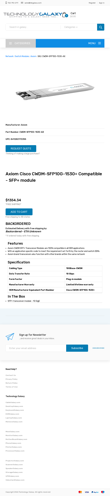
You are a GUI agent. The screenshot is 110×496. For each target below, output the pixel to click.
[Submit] (100, 27)
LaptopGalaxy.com (14, 418)
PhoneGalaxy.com (13, 443)
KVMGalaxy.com (12, 414)
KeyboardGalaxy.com (15, 410)
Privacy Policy (11, 379)
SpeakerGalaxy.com (14, 468)
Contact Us (11, 375)
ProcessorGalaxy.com (15, 451)
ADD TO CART (19, 211)
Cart (73, 13)
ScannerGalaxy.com (14, 465)
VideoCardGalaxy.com (15, 480)
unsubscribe (98, 348)
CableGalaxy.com (13, 402)
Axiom (33, 56)
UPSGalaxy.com (12, 476)
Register (92, 3)
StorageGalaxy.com (14, 472)
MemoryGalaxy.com (14, 422)
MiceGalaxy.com (12, 432)
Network (9, 56)
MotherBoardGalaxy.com (16, 439)
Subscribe (77, 348)
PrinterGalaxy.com (14, 447)
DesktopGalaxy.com (14, 406)
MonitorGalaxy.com (14, 435)
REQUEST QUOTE (21, 148)
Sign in (101, 3)
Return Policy (11, 383)
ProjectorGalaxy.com (15, 461)
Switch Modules (22, 56)
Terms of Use (12, 387)
